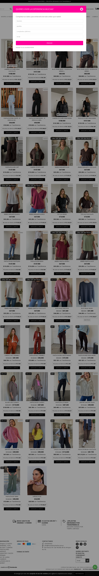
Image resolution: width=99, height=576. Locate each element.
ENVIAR (49, 43)
